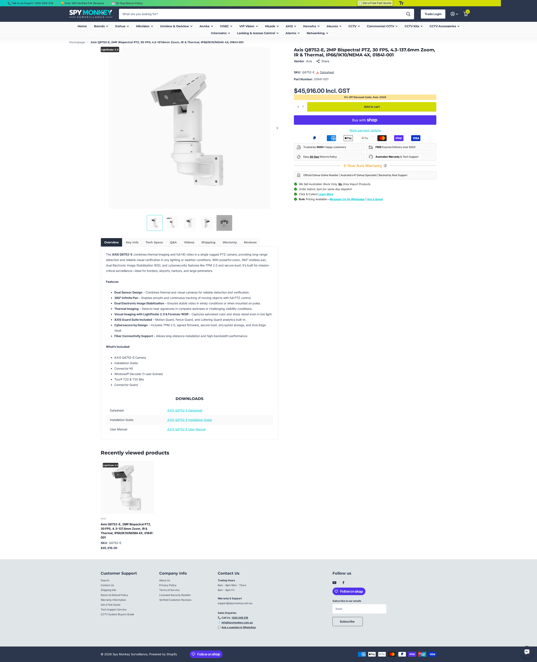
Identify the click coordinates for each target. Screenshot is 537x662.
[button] (277, 128)
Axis (309, 61)
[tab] (111, 242)
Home (82, 26)
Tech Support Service (113, 609)
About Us (164, 580)
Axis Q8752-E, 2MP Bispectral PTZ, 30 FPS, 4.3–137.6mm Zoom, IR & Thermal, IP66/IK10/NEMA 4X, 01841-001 (127, 530)
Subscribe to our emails (346, 600)
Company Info (173, 573)
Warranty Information (113, 599)
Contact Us (107, 585)
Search (105, 580)
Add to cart (372, 107)
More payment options (365, 130)
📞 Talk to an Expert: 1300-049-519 (30, 3)
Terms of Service (169, 590)
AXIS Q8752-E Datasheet (184, 410)
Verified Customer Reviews (175, 599)
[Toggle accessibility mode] (401, 3)
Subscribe (347, 621)
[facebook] (343, 582)
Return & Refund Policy (114, 595)
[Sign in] (454, 14)
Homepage (77, 42)
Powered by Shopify (163, 654)
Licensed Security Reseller (175, 595)
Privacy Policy (167, 585)
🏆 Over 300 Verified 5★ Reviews (82, 3)
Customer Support (119, 573)
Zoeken (408, 14)
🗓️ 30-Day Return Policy (127, 3)
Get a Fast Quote (110, 604)
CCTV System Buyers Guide (117, 614)
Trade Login (433, 14)
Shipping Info (108, 590)
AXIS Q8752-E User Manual (186, 429)
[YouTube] (334, 583)
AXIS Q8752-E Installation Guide (189, 420)
